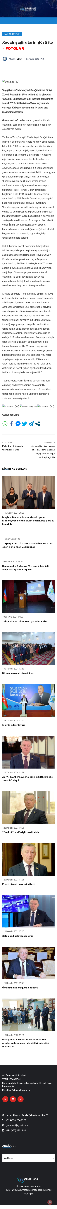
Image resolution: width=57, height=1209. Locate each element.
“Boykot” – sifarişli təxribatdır (20, 832)
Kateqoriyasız (12, 34)
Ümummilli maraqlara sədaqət (20, 987)
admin (19, 59)
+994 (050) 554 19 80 (16, 1120)
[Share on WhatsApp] (5, 423)
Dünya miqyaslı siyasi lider (18, 673)
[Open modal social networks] (37, 423)
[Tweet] (24, 423)
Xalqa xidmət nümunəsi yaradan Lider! (25, 621)
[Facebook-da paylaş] (11, 423)
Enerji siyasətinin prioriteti (18, 884)
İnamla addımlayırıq (13, 724)
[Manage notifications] (49, 1202)
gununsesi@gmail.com (17, 1125)
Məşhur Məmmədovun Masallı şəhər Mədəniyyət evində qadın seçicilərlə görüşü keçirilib (28, 521)
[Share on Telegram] (31, 423)
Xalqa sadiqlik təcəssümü (17, 935)
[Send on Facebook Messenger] (18, 423)
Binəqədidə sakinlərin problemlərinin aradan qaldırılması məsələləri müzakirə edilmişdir (25, 1043)
